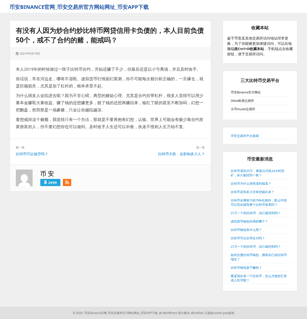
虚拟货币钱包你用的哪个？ (249, 221)
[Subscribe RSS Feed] (67, 182)
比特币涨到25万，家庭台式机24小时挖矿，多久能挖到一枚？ (257, 173)
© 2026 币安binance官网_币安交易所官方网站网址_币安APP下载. (115, 313)
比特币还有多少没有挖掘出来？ (252, 192)
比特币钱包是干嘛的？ (246, 267)
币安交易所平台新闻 (245, 136)
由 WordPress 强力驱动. (174, 313)
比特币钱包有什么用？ (246, 230)
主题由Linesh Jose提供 (219, 313)
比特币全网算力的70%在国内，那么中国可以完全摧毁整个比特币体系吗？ (259, 202)
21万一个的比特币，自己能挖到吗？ (256, 213)
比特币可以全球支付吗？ (248, 238)
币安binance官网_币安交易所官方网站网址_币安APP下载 (79, 6)
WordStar (197, 313)
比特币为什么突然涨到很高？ (251, 183)
